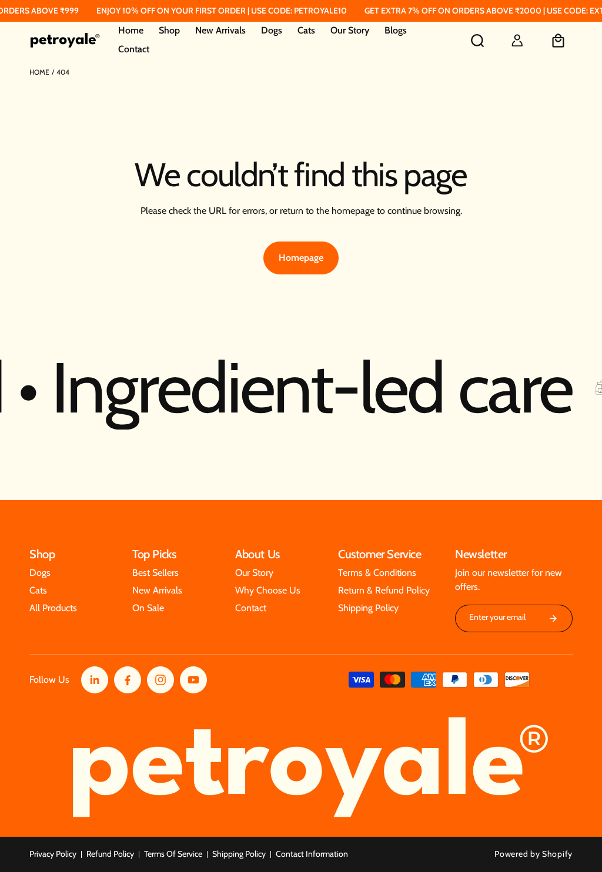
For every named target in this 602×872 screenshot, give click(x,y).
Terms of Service (173, 853)
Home (39, 72)
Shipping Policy (239, 853)
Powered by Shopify (533, 853)
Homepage (301, 257)
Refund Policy (110, 853)
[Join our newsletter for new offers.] (553, 618)
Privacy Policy (52, 853)
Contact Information (312, 853)
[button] (169, 31)
